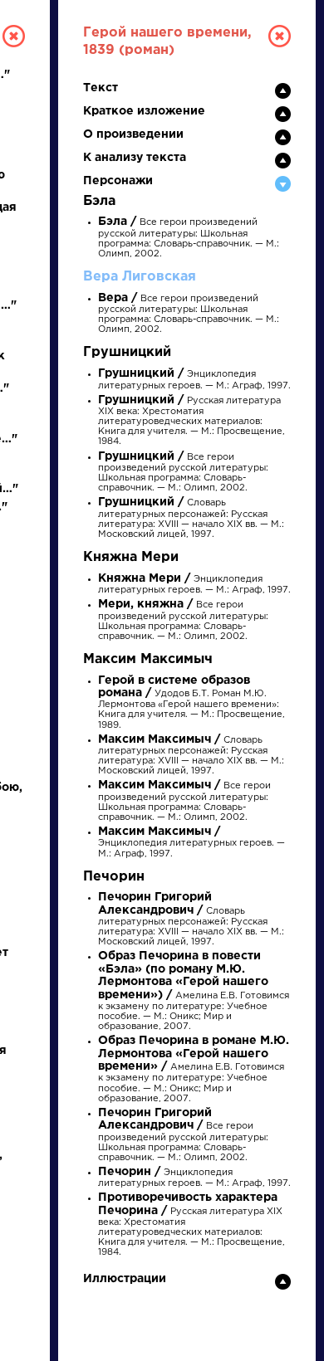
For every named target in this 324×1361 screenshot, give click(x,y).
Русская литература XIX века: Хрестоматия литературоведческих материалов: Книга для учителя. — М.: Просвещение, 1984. (191, 421)
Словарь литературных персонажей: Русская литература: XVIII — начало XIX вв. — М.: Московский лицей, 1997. (191, 519)
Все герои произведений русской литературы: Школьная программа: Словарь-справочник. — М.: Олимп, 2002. (183, 621)
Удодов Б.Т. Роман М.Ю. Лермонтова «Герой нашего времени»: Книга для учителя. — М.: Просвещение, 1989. (191, 703)
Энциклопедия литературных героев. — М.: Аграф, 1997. (191, 842)
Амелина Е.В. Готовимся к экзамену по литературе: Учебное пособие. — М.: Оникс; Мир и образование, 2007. (193, 992)
